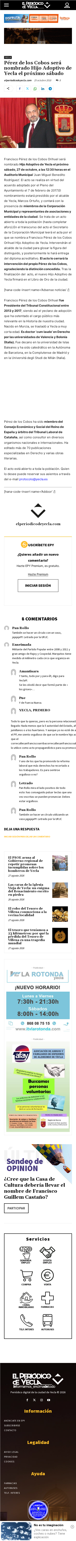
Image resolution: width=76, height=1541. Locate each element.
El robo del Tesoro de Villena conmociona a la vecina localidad (27, 912)
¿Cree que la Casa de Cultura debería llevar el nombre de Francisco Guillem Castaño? (34, 1188)
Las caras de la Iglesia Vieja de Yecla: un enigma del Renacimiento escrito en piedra (28, 890)
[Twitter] (27, 89)
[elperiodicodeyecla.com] (38, 511)
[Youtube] (48, 1400)
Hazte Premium (38, 574)
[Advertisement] (38, 394)
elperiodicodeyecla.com (17, 80)
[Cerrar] (72, 1527)
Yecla (8, 57)
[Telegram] (50, 89)
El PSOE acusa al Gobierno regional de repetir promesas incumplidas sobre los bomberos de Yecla (26, 864)
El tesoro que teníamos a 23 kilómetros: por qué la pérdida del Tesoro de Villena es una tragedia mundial (28, 936)
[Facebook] (19, 89)
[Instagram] (41, 1400)
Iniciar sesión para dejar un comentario (27, 836)
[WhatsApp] (35, 89)
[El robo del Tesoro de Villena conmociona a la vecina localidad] (60, 914)
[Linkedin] (43, 89)
